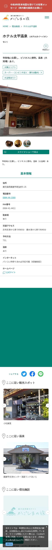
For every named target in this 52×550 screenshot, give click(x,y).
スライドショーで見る (27, 151)
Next (47, 111)
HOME (5, 26)
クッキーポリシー (13, 539)
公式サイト (11, 272)
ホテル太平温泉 (30, 26)
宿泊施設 (16, 26)
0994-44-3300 (9, 197)
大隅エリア (9, 67)
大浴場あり (9, 77)
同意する (9, 544)
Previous (5, 111)
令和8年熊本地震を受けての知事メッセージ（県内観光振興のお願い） (28, 6)
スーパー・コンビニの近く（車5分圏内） (22, 72)
